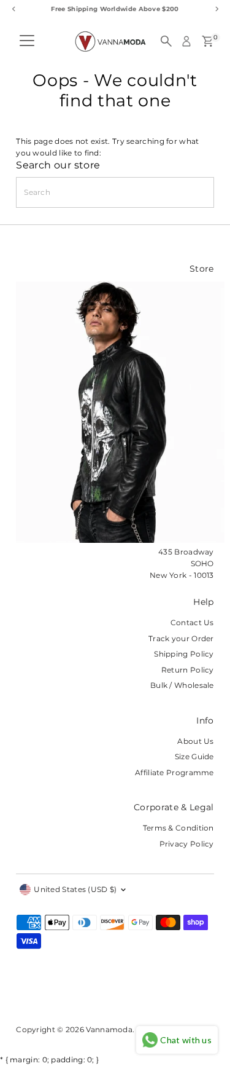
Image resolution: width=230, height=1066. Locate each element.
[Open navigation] (27, 41)
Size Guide (194, 756)
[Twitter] (83, 996)
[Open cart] (207, 41)
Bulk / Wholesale (182, 685)
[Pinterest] (51, 996)
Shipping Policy (183, 653)
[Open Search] (166, 41)
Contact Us (192, 622)
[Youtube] (102, 996)
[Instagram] (36, 996)
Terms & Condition (178, 827)
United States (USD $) (75, 889)
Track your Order (181, 638)
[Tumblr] (67, 996)
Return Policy (187, 669)
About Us (195, 741)
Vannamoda (109, 1029)
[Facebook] (21, 996)
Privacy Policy (186, 843)
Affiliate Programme (174, 772)
